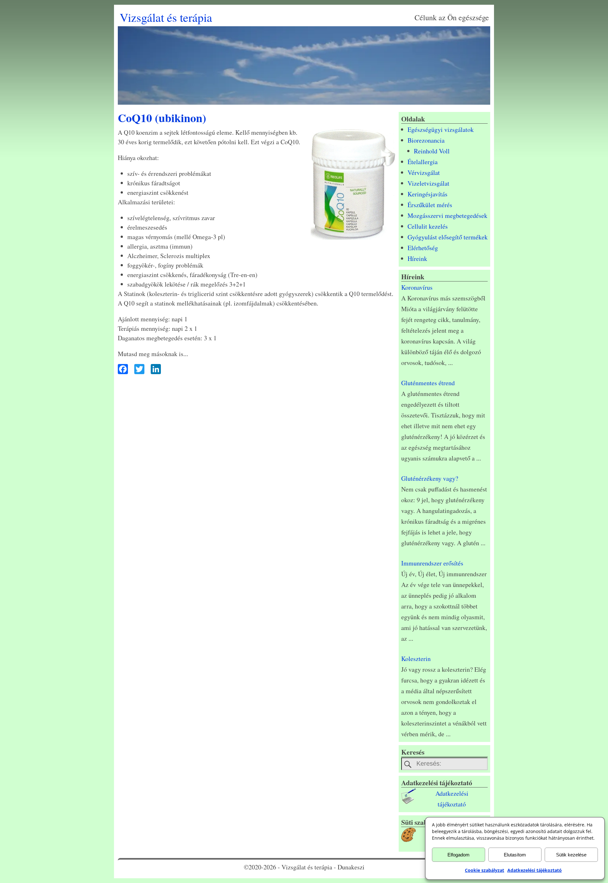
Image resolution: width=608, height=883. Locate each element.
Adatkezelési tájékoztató (534, 870)
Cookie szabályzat (484, 870)
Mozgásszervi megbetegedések (447, 215)
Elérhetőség (423, 248)
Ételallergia (423, 161)
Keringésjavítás (427, 194)
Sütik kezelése (571, 854)
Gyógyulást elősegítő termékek (448, 237)
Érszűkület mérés (430, 205)
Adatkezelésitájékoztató (451, 798)
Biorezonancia (426, 140)
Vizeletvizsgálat (428, 183)
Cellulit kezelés (428, 226)
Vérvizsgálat (424, 172)
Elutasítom (515, 854)
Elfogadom (458, 854)
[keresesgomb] (408, 764)
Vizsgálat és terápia (166, 17)
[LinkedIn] (154, 369)
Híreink (417, 258)
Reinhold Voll (432, 151)
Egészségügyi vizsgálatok (441, 129)
